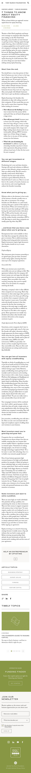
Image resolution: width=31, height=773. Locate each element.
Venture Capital (15, 587)
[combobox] (15, 720)
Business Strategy (15, 572)
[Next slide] (23, 651)
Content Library (7, 9)
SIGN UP (6, 731)
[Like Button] (15, 559)
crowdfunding (19, 362)
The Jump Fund (13, 52)
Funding (15, 582)
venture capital (8, 46)
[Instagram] (8, 742)
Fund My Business (21, 9)
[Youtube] (18, 742)
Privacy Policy (21, 768)
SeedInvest (23, 377)
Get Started (15, 683)
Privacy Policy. (8, 727)
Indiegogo (14, 377)
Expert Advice (15, 577)
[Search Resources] (28, 3)
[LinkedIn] (13, 742)
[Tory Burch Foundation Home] (15, 2)
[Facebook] (22, 742)
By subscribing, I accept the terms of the (14, 725)
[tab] (11, 651)
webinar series (24, 54)
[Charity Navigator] (16, 752)
